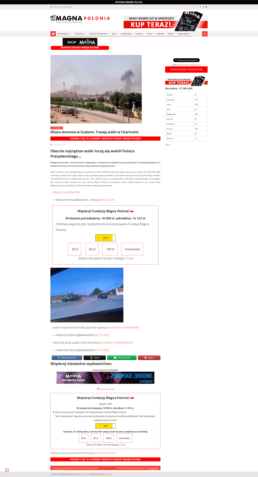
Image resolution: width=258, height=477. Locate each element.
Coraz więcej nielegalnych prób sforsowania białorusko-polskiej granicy (76, 468)
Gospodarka (126, 33)
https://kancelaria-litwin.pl (106, 452)
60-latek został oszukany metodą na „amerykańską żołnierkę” (137, 468)
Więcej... (168, 144)
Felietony (79, 33)
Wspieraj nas (183, 33)
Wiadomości (63, 33)
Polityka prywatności (82, 474)
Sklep (170, 33)
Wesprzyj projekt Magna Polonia (80, 47)
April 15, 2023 (106, 200)
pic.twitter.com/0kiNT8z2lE (123, 327)
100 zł (110, 249)
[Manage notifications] (7, 470)
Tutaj (129, 258)
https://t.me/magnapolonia (190, 64)
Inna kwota (132, 249)
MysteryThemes (106, 474)
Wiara (149, 33)
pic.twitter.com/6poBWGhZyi (116, 342)
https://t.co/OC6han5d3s (66, 192)
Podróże (160, 33)
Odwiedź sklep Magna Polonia (80, 42)
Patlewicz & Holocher (98, 33)
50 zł (92, 249)
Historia (139, 33)
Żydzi (114, 33)
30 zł (74, 249)
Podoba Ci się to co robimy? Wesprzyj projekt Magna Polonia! (105, 138)
